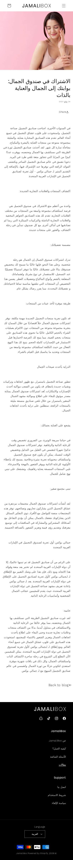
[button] (64, 6)
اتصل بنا (61, 787)
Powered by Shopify (38, 853)
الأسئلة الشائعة (58, 756)
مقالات (62, 764)
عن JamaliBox (57, 740)
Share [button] (62, 111)
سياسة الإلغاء (59, 803)
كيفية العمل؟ (59, 748)
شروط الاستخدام (57, 795)
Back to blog (59, 685)
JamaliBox (21, 853)
